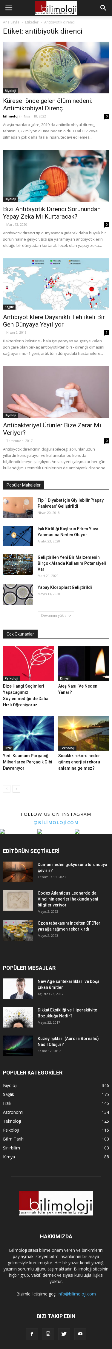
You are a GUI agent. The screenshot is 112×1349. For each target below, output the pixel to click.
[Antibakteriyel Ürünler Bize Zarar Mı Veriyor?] (56, 392)
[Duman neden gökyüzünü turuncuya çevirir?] (18, 872)
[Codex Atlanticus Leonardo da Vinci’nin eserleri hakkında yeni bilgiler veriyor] (18, 900)
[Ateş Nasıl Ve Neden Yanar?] (83, 663)
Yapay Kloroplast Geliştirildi (65, 587)
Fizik (8, 748)
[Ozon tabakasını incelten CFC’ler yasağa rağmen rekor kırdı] (18, 930)
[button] (103, 8)
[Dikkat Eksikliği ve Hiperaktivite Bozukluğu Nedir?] (18, 1017)
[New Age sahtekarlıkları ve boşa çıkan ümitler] (18, 988)
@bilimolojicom (56, 822)
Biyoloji (10, 91)
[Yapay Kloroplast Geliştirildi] (18, 594)
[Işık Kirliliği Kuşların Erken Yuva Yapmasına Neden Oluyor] (18, 536)
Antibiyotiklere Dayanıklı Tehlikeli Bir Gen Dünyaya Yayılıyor (54, 320)
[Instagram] (48, 1334)
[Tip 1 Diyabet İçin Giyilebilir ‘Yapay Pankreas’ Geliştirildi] (18, 507)
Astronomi (13, 1112)
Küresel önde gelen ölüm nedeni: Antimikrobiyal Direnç (47, 104)
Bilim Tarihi (13, 1139)
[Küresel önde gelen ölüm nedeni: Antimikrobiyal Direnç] (56, 67)
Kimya (64, 678)
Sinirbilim (11, 1148)
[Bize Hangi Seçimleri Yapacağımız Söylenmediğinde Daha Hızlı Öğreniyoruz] (28, 663)
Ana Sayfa (11, 22)
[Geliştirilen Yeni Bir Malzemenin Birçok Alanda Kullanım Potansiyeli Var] (18, 564)
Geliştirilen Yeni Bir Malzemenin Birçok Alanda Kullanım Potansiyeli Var (72, 563)
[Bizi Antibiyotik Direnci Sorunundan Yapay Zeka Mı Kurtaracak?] (56, 176)
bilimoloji (11, 116)
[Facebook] (32, 1334)
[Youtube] (80, 1334)
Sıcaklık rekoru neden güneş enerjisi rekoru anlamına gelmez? (79, 762)
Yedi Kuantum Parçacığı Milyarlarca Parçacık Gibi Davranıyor (27, 762)
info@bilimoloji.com (77, 1294)
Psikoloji (11, 678)
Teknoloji (67, 748)
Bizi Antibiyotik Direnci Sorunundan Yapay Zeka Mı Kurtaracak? (52, 213)
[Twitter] (64, 1334)
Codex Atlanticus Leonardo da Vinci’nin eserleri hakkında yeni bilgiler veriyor (68, 899)
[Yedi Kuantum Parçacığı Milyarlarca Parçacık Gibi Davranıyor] (28, 733)
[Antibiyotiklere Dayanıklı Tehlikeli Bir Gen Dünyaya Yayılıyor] (56, 284)
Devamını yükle (54, 615)
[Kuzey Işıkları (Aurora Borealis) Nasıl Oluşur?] (18, 1046)
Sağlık (9, 307)
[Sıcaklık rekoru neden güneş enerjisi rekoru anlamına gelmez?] (83, 733)
